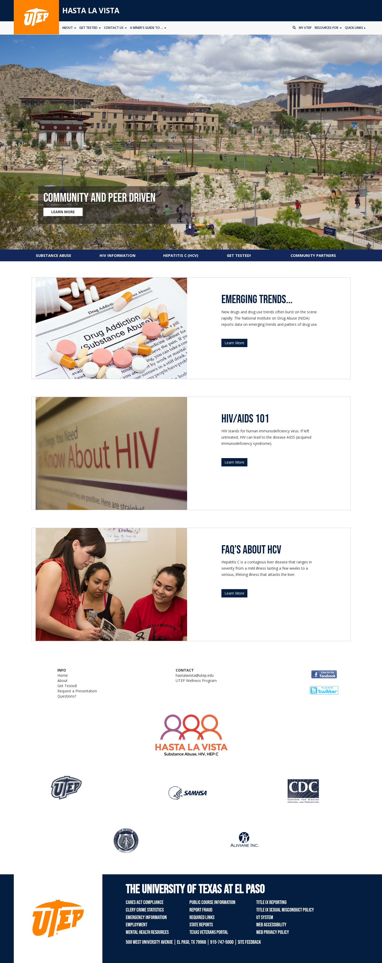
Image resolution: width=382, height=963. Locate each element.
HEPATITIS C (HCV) (180, 255)
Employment (136, 925)
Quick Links (354, 27)
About (62, 680)
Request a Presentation (77, 690)
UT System (264, 917)
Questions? (66, 696)
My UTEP (305, 27)
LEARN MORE (63, 211)
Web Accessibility (271, 925)
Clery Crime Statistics (145, 910)
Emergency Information (146, 917)
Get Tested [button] (88, 27)
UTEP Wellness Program (196, 680)
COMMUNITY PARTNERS (313, 255)
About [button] (68, 27)
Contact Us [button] (114, 27)
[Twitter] (324, 690)
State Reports (201, 925)
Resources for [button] (327, 27)
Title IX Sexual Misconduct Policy (285, 910)
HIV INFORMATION (118, 255)
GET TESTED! (239, 255)
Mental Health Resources (147, 932)
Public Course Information (212, 902)
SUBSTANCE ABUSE (53, 255)
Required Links (201, 917)
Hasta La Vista (90, 10)
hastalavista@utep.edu (195, 675)
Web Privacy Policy (272, 932)
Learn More (234, 342)
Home (62, 675)
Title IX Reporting (271, 902)
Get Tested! (67, 685)
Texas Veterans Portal (208, 932)
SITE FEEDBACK (249, 942)
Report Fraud (200, 910)
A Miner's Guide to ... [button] (147, 27)
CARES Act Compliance (144, 902)
